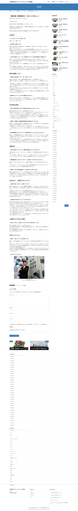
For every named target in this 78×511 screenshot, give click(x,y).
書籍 (11, 466)
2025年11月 (55, 141)
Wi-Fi (54, 101)
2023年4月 (54, 182)
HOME (31, 491)
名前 (11, 307)
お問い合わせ (12, 485)
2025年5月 (54, 145)
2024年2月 (54, 167)
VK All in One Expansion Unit (46, 509)
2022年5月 (54, 199)
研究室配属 (24, 285)
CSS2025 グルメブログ (62, 34)
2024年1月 (54, 169)
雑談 (53, 127)
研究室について (32, 493)
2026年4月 (54, 135)
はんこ (54, 89)
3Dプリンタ (55, 76)
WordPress (33, 509)
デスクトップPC (56, 105)
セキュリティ (56, 103)
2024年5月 (54, 160)
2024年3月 (54, 165)
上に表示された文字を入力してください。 (18, 329)
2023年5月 (54, 180)
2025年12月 (55, 139)
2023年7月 (54, 175)
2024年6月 (54, 158)
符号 (11, 477)
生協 (53, 112)
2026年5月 (12, 356)
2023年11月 (55, 171)
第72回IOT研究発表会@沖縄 (63, 46)
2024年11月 (55, 152)
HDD (54, 97)
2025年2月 (54, 150)
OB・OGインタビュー (18, 285)
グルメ (11, 449)
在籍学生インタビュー (57, 120)
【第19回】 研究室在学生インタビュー (56, 497)
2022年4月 (54, 201)
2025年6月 (54, 143)
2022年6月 (54, 197)
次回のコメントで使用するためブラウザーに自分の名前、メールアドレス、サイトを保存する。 (29, 324)
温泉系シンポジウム (56, 110)
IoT (53, 80)
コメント (12, 294)
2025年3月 (12, 371)
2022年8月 (54, 193)
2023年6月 (54, 178)
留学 (53, 114)
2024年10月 (55, 154)
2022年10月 (55, 188)
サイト (11, 318)
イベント (54, 82)
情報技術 (54, 95)
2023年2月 (54, 184)
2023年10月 (55, 173)
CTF (53, 78)
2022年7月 (54, 195)
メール (11, 313)
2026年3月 (54, 137)
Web (54, 99)
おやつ (54, 84)
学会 (53, 91)
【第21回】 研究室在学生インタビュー (56, 492)
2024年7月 (54, 156)
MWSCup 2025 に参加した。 (63, 57)
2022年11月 (55, 186)
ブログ (31, 496)
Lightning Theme (38, 509)
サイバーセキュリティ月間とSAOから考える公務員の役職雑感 (63, 41)
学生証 (54, 93)
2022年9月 (54, 190)
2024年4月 (12, 386)
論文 (53, 125)
